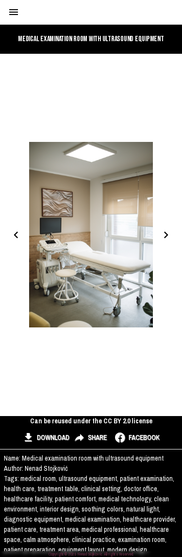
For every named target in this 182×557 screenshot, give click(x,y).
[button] (45, 438)
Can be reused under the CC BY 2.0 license (91, 421)
